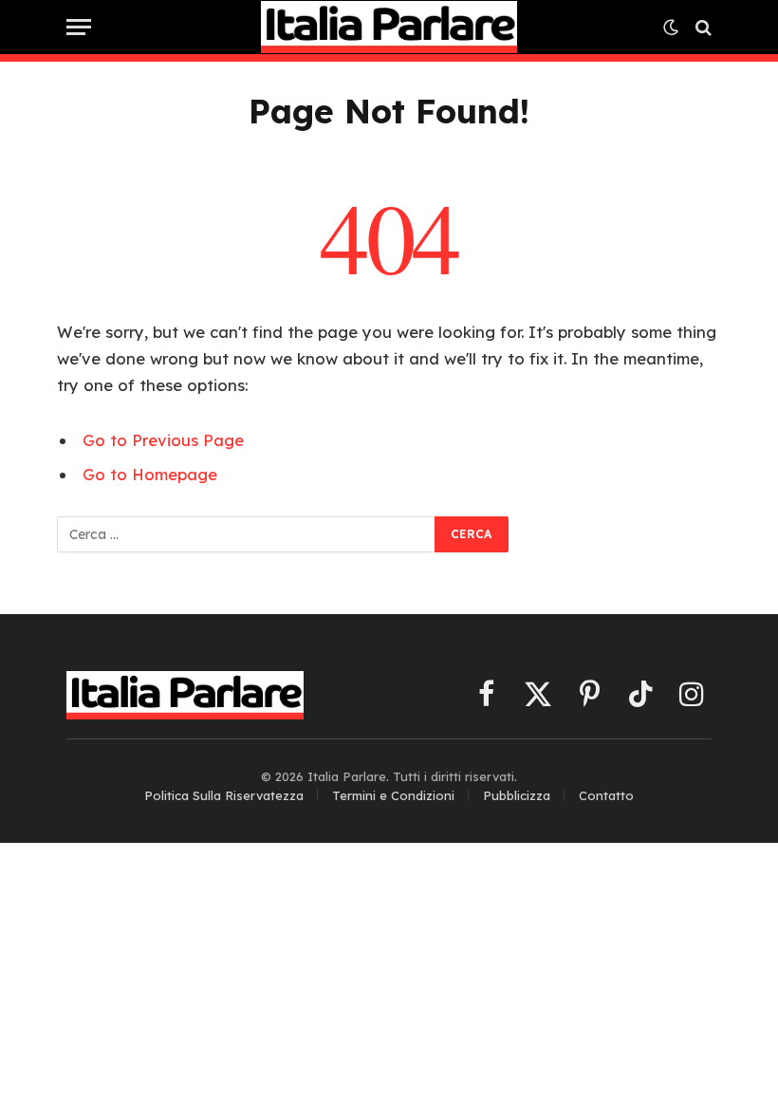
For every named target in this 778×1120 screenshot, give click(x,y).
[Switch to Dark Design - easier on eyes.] (670, 27)
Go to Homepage (150, 474)
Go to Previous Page (163, 440)
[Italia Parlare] (389, 27)
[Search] (702, 27)
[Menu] (78, 27)
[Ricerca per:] (246, 534)
